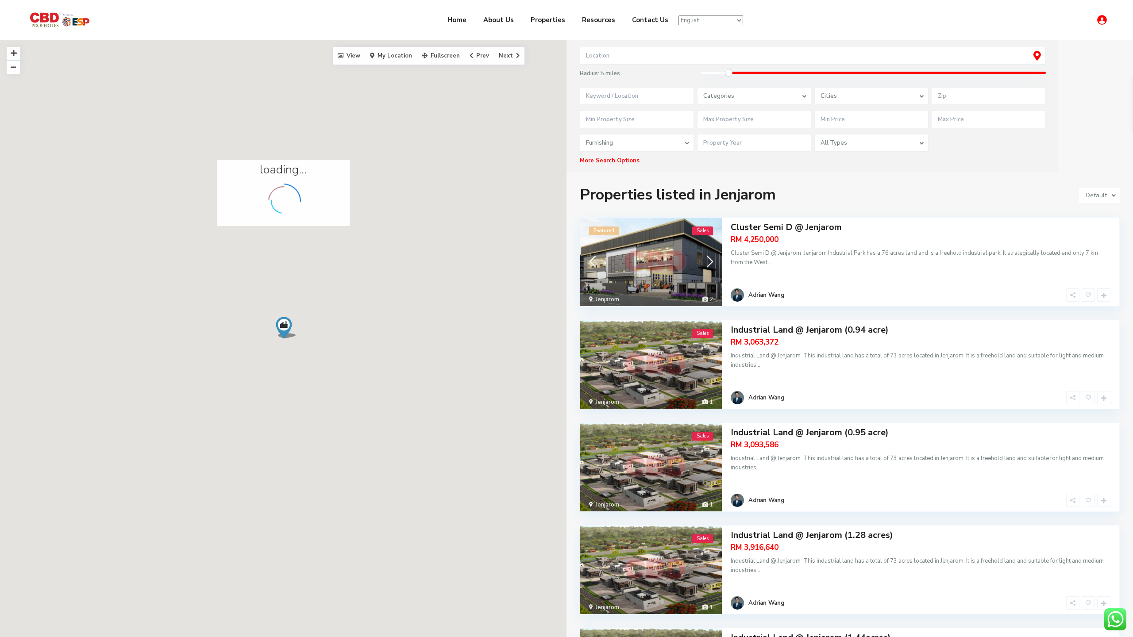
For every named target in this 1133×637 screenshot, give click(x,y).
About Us (498, 19)
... (771, 262)
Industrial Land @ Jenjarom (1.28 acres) (812, 535)
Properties (548, 19)
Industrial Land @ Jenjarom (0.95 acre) (810, 432)
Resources (598, 19)
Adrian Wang (766, 295)
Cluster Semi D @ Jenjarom (786, 227)
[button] (289, 330)
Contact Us (650, 19)
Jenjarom (607, 299)
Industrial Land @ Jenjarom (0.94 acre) (810, 330)
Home (456, 19)
